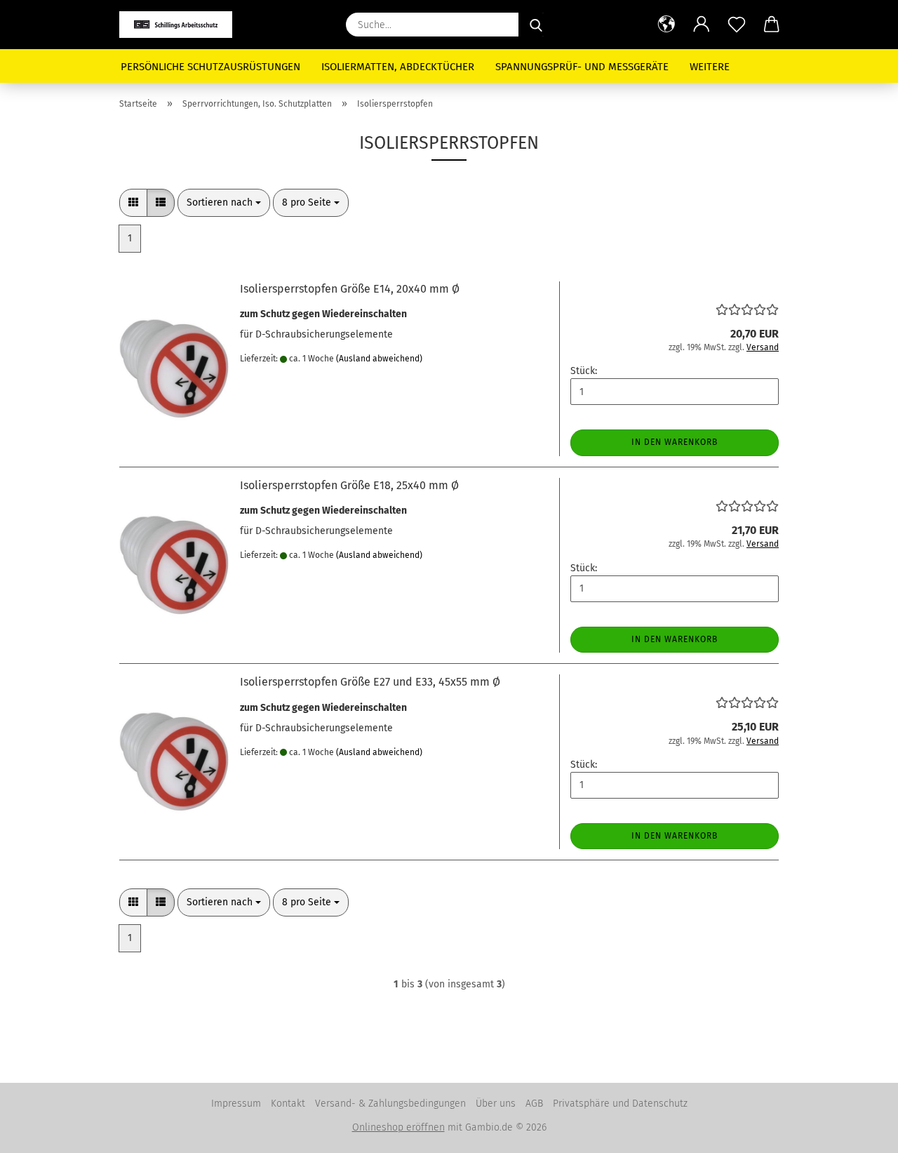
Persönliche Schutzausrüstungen (210, 66)
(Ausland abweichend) (379, 359)
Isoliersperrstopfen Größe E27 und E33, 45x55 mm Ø (370, 681)
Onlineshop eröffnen (398, 1127)
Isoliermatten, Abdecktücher (397, 66)
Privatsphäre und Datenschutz (620, 1103)
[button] (666, 24)
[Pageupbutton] (859, 1131)
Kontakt (288, 1103)
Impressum (236, 1103)
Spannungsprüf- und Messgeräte (582, 66)
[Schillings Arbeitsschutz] (181, 24)
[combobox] (223, 203)
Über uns (496, 1103)
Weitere (710, 66)
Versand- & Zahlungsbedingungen (390, 1103)
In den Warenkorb (674, 442)
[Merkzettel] (736, 24)
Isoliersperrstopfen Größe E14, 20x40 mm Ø (350, 288)
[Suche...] (536, 24)
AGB (534, 1103)
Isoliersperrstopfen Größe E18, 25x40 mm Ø (349, 485)
